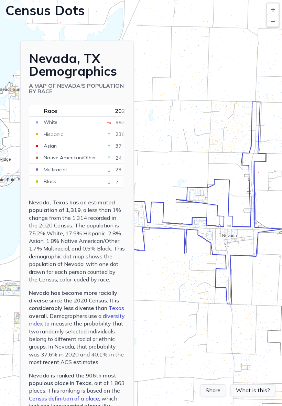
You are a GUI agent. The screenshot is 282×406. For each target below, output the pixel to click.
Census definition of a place (64, 398)
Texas (116, 307)
